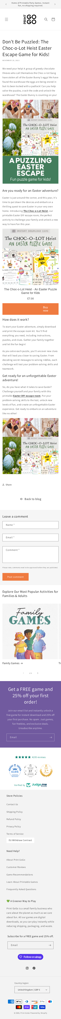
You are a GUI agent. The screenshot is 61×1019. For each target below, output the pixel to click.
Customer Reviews (16, 867)
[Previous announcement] (6, 4)
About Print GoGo (16, 859)
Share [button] (9, 484)
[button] (6, 19)
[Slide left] (23, 673)
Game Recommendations (20, 874)
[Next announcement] (55, 4)
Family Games (10, 663)
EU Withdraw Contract (20, 840)
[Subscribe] (50, 737)
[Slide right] (37, 673)
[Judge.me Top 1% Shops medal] (46, 770)
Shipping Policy (15, 811)
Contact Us (12, 804)
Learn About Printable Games (22, 881)
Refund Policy (14, 819)
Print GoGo (25, 1013)
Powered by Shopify (38, 1013)
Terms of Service (15, 833)
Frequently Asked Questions (21, 889)
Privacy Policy (14, 826)
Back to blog (33, 499)
